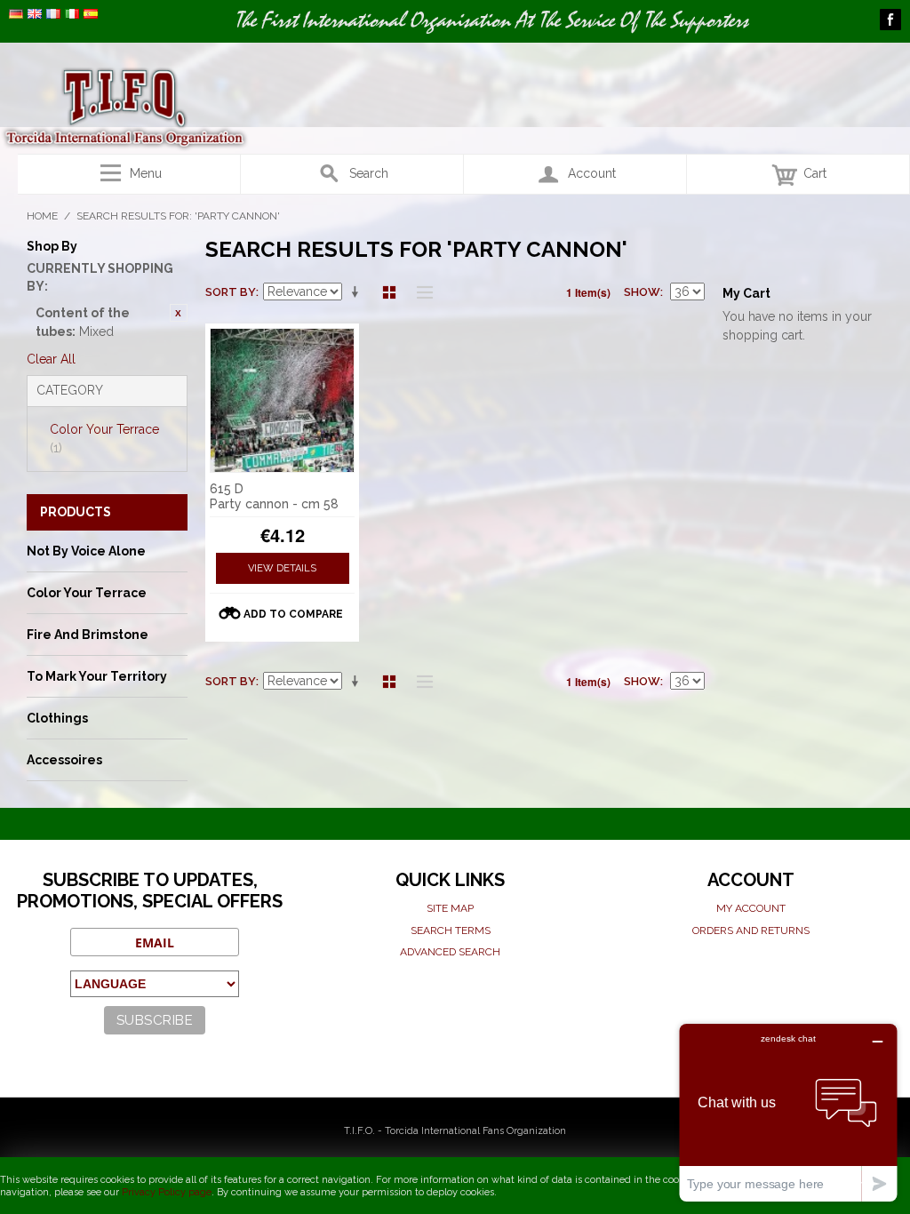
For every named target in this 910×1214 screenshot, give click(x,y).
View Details (282, 568)
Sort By (230, 292)
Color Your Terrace (104, 438)
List (420, 292)
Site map (450, 908)
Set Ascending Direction (358, 292)
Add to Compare (293, 614)
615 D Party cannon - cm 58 (274, 496)
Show (642, 292)
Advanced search (450, 952)
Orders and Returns (751, 930)
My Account (751, 908)
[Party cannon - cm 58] (282, 401)
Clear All (51, 359)
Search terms (451, 930)
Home (42, 216)
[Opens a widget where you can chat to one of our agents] (788, 1112)
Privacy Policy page (167, 1192)
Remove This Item (179, 313)
